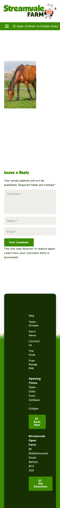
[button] (7, 26)
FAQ (31, 315)
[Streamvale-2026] (30, 11)
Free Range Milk (33, 364)
